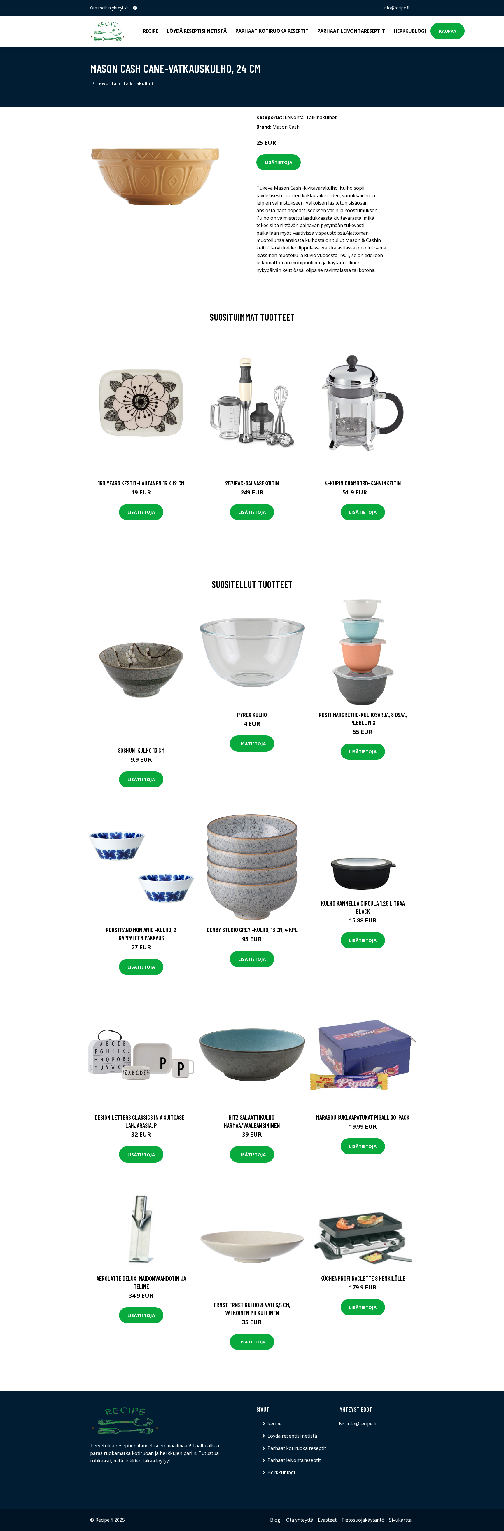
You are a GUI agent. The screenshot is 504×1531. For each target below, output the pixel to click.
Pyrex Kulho (252, 714)
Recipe (150, 31)
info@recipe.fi (396, 8)
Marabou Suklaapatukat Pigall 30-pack (363, 1117)
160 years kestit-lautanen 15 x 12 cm (141, 483)
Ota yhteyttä (299, 1520)
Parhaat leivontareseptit (351, 31)
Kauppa (447, 31)
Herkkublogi (410, 31)
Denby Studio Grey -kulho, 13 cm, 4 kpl (252, 929)
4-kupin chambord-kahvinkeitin (363, 483)
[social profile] (135, 7)
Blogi (275, 1520)
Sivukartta (400, 1520)
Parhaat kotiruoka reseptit (272, 31)
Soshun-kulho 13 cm (141, 750)
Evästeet (327, 1520)
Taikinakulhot (138, 83)
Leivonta (106, 83)
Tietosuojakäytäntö (362, 1520)
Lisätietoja (278, 162)
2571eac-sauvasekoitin (252, 483)
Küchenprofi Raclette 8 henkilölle (362, 1278)
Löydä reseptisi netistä (197, 31)
